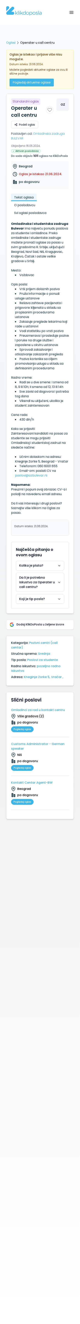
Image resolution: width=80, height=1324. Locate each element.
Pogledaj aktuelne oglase (32, 82)
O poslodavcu (24, 205)
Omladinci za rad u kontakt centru (38, 710)
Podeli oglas (27, 125)
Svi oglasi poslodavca (30, 213)
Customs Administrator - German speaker (37, 746)
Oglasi (11, 42)
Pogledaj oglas (22, 729)
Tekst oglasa (24, 197)
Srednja (44, 653)
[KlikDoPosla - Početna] (24, 11)
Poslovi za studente (42, 660)
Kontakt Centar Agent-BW (32, 782)
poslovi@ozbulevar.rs (31, 475)
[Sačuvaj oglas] (49, 110)
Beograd (25, 166)
